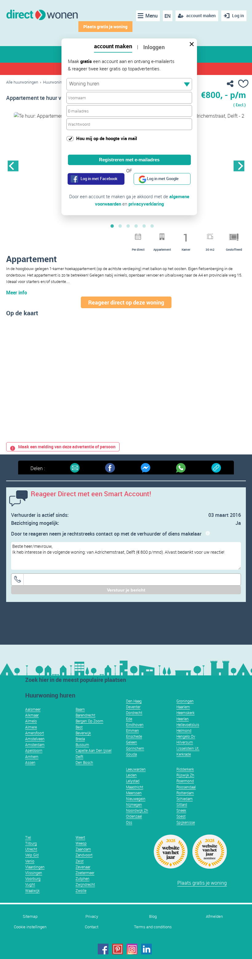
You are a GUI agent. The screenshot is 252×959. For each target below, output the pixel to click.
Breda (80, 738)
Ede (129, 718)
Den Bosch (84, 762)
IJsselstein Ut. (187, 748)
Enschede (134, 736)
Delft (79, 756)
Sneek (181, 810)
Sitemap (30, 916)
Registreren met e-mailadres (129, 159)
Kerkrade (183, 754)
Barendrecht (85, 715)
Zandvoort (84, 854)
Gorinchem (135, 748)
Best (79, 727)
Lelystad (133, 780)
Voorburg (33, 878)
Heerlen (182, 718)
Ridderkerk (185, 769)
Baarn (80, 709)
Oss (129, 822)
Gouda (131, 754)
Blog (153, 916)
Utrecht (31, 849)
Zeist (80, 861)
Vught (30, 884)
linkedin (146, 949)
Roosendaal (186, 786)
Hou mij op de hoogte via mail (106, 138)
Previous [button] (13, 165)
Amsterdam (35, 744)
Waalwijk (32, 890)
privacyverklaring (146, 204)
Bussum (82, 744)
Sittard (181, 804)
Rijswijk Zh (185, 774)
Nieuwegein (135, 798)
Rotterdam (185, 792)
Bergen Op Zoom (89, 720)
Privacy (91, 916)
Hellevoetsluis (187, 724)
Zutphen (82, 878)
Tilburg (31, 843)
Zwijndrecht (85, 884)
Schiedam (184, 798)
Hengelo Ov (185, 736)
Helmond (183, 730)
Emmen (132, 730)
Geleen (131, 742)
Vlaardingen (35, 866)
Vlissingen (33, 872)
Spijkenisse (185, 822)
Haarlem (183, 706)
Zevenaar (83, 866)
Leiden (131, 774)
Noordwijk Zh (137, 810)
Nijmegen (134, 804)
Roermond (185, 780)
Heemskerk (185, 712)
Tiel (28, 837)
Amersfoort (34, 732)
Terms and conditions (153, 927)
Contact (91, 927)
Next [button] (239, 165)
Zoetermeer (85, 872)
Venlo (29, 861)
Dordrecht (134, 712)
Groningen (185, 700)
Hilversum (184, 742)
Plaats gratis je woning (105, 26)
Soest (181, 816)
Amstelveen (35, 738)
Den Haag (134, 700)
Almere (31, 727)
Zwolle (81, 890)
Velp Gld (32, 854)
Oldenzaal (134, 816)
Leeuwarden (136, 769)
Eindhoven (135, 724)
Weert (80, 837)
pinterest (117, 949)
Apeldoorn (33, 750)
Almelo (31, 720)
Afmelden (214, 916)
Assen (30, 762)
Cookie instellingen (30, 927)
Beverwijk (83, 732)
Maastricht (134, 786)
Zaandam (83, 849)
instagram (132, 949)
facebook (103, 949)
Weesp (81, 843)
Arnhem (31, 756)
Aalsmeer (33, 709)
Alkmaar (32, 715)
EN (167, 16)
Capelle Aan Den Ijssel (94, 750)
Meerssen (134, 792)
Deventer (133, 706)
